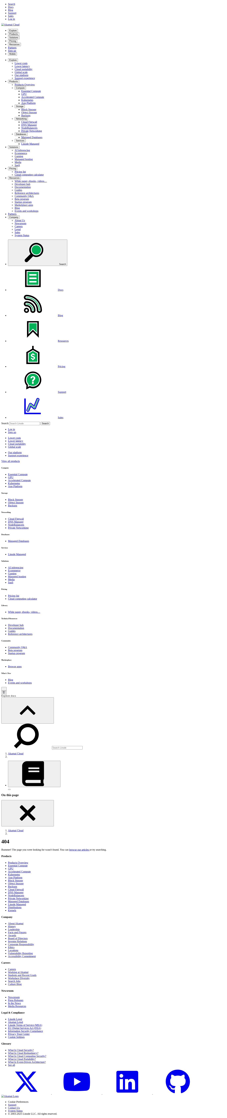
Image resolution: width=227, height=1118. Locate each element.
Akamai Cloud (15, 753)
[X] (26, 1093)
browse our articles (79, 849)
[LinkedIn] (127, 1093)
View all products (10, 461)
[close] (27, 813)
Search (4, 423)
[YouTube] (77, 1093)
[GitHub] (178, 1093)
